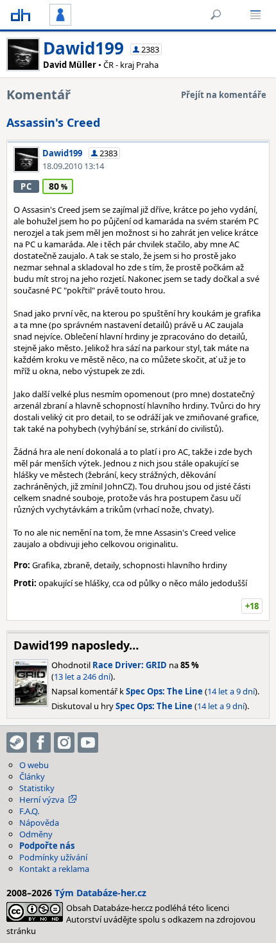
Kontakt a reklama (54, 868)
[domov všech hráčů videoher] (20, 14)
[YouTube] (88, 742)
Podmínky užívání (53, 857)
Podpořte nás (46, 845)
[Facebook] (40, 742)
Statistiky (37, 788)
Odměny (36, 834)
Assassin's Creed (53, 122)
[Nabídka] (255, 14)
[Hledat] (215, 14)
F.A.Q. (29, 811)
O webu (34, 765)
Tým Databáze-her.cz (100, 893)
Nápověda (39, 822)
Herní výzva (41, 799)
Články (32, 776)
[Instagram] (64, 742)
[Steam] (16, 742)
